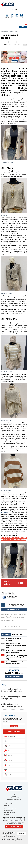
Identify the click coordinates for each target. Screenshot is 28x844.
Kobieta (4, 42)
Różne (9, 774)
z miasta (4, 44)
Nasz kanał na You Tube (9, 812)
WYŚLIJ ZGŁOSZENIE (12, 827)
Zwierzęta (10, 765)
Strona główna (4, 31)
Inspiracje (12, 42)
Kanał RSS (6, 814)
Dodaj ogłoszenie (14, 731)
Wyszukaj (22, 26)
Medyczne (10, 755)
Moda (16, 31)
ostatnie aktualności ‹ (11, 597)
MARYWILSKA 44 (5, 512)
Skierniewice (14, 11)
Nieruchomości (12, 741)
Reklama (6, 807)
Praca (9, 746)
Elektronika (11, 770)
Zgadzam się (22, 833)
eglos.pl (14, 9)
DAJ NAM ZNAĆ (14, 670)
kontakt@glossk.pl (14, 676)
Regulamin (6, 805)
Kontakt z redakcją (8, 803)
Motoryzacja (11, 736)
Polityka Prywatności (9, 810)
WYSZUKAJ (14, 726)
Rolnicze (10, 760)
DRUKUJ (25, 45)
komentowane (17, 635)
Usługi (9, 750)
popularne (6, 635)
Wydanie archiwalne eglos (10, 808)
